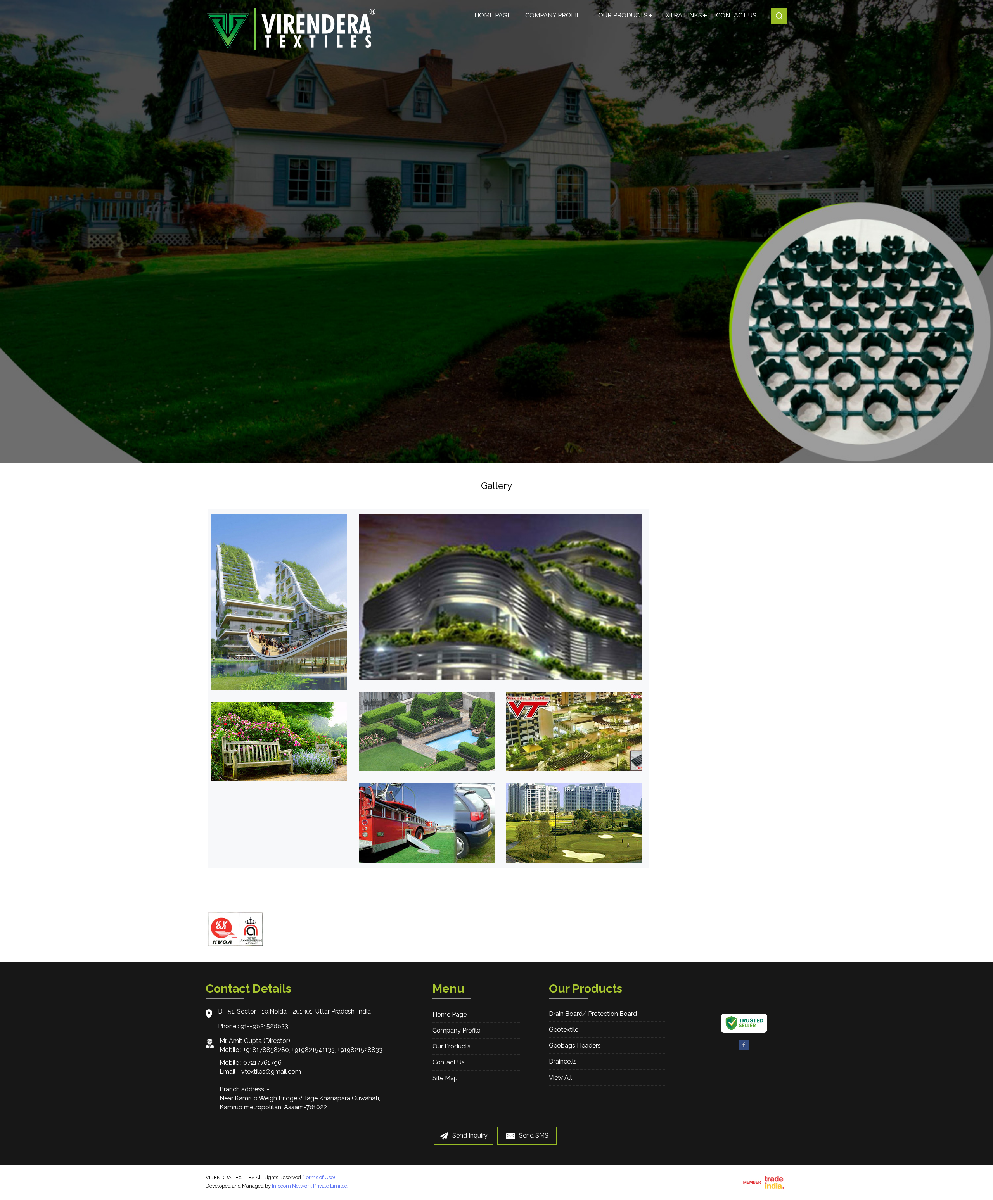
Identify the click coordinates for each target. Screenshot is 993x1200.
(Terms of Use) (318, 1177)
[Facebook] (744, 1048)
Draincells (563, 1061)
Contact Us (736, 15)
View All (560, 1077)
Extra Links (682, 15)
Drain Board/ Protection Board (593, 1013)
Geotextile (563, 1029)
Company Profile (554, 15)
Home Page (492, 15)
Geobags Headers (575, 1045)
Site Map (445, 1078)
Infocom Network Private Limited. (310, 1186)
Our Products (623, 15)
